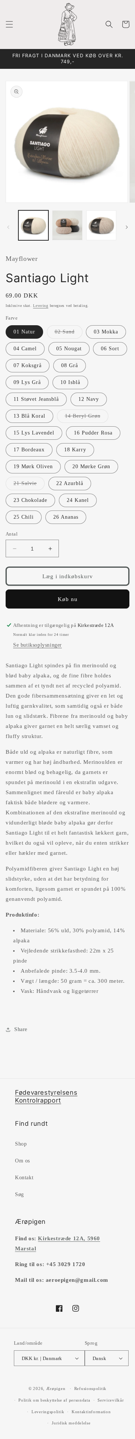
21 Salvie (29, 485)
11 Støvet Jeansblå (36, 399)
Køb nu (68, 599)
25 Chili (24, 517)
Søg (19, 1194)
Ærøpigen (56, 1388)
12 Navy (88, 399)
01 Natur (24, 332)
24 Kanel (78, 500)
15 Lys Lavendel (34, 433)
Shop (21, 1144)
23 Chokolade (30, 500)
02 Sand (68, 334)
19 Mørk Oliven (33, 466)
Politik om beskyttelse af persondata (54, 1400)
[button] (9, 24)
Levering (40, 306)
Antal (12, 534)
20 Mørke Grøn (91, 466)
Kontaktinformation (91, 1411)
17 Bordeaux (29, 449)
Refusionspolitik (90, 1388)
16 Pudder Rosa (93, 433)
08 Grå (69, 365)
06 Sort (110, 348)
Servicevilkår (111, 1400)
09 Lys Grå (27, 382)
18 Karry (75, 449)
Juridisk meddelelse (71, 1423)
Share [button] (20, 1029)
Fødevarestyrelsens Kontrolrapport (46, 1096)
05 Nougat (69, 348)
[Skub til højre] (126, 227)
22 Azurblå (69, 483)
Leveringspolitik (48, 1411)
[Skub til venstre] (8, 227)
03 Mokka (106, 332)
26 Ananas (65, 517)
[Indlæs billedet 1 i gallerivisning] (33, 225)
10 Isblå (70, 382)
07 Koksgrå (28, 365)
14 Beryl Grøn (86, 418)
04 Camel (25, 348)
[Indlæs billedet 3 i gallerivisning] (101, 225)
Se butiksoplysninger (37, 645)
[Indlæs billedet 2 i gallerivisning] (67, 225)
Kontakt (24, 1177)
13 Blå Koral (29, 416)
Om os (22, 1161)
